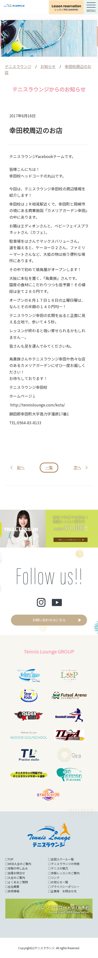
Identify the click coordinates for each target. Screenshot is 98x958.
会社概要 (13, 886)
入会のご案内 (16, 877)
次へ (77, 467)
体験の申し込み (18, 868)
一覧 (49, 467)
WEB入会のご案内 (19, 864)
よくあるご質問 (18, 882)
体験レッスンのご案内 (65, 873)
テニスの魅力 (59, 868)
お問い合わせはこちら (49, 619)
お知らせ (48, 66)
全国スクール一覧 (62, 859)
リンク (55, 877)
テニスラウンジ (18, 66)
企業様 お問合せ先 (64, 891)
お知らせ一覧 (59, 882)
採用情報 (13, 891)
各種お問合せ (16, 873)
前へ (20, 467)
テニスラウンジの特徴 (65, 864)
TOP (11, 859)
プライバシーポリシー (65, 886)
